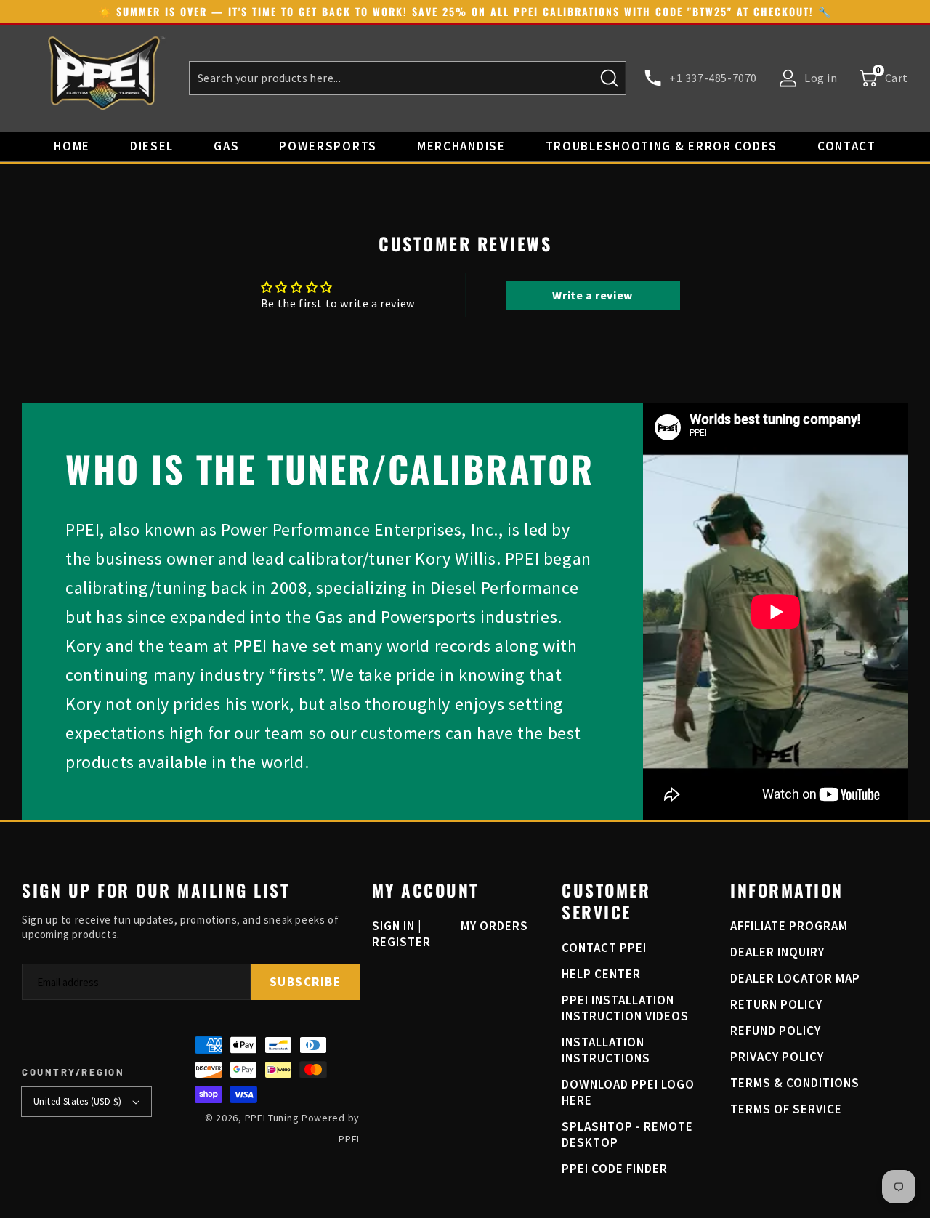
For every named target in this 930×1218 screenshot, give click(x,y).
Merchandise (461, 146)
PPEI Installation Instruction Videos (625, 1008)
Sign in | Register (401, 934)
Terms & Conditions (795, 1083)
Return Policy (776, 1004)
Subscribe (305, 982)
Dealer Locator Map (795, 978)
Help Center (601, 974)
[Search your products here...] (610, 78)
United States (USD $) (77, 1101)
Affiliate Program (789, 926)
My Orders (494, 926)
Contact (846, 146)
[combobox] (408, 78)
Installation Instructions (606, 1050)
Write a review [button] (592, 295)
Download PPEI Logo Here (628, 1092)
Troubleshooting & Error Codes (661, 146)
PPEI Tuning (272, 1117)
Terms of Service (786, 1109)
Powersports (328, 146)
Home (72, 146)
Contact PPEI (604, 948)
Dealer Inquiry (777, 952)
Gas (226, 146)
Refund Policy (775, 1030)
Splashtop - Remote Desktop (627, 1134)
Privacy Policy (777, 1057)
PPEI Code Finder (615, 1169)
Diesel (152, 146)
